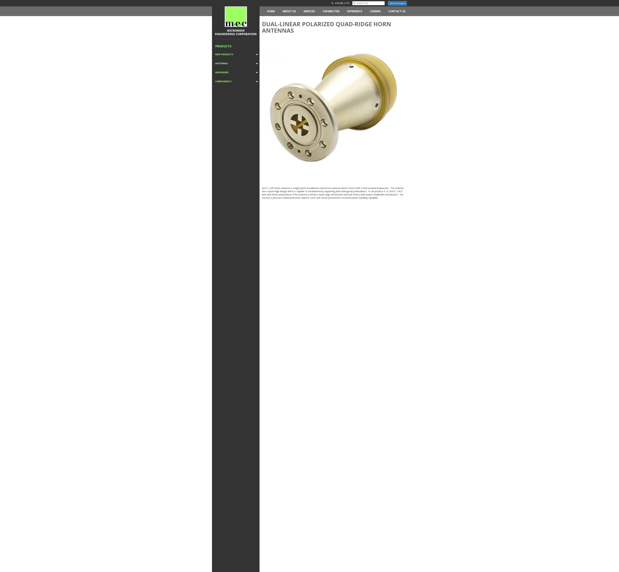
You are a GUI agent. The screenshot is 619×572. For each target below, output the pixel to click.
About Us (289, 11)
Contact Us (396, 11)
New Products (224, 54)
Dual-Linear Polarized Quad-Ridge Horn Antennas (326, 27)
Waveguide (222, 72)
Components (223, 81)
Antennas (221, 63)
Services (309, 11)
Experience (354, 11)
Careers (375, 11)
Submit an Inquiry (397, 3)
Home (271, 11)
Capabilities (331, 11)
